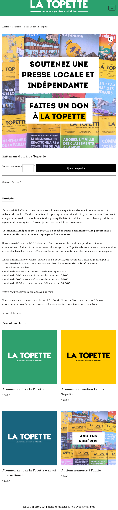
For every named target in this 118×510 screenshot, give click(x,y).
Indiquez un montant (12, 166)
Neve (72, 506)
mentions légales (57, 506)
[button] (110, 39)
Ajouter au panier (75, 168)
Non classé (16, 27)
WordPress (88, 506)
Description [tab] (8, 198)
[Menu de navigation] (112, 7)
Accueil (5, 27)
